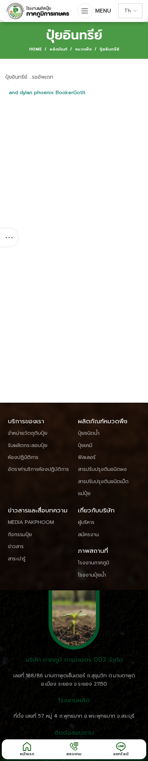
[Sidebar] (9, 237)
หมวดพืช (83, 49)
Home (35, 49)
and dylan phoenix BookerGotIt (47, 92)
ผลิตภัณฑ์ (58, 49)
